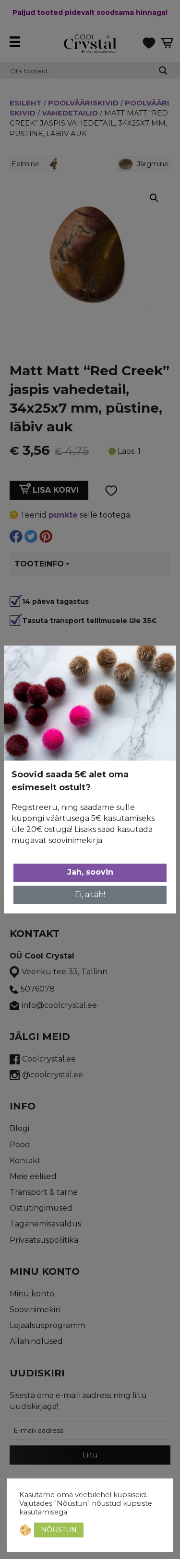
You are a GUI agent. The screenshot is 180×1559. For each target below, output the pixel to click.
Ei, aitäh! (90, 894)
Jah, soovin (90, 872)
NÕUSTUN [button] (59, 1529)
